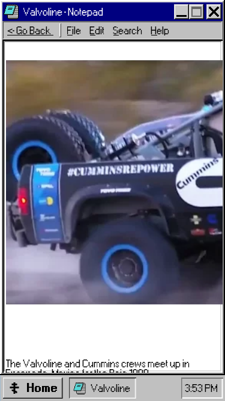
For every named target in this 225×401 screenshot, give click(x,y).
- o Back (30, 30)
